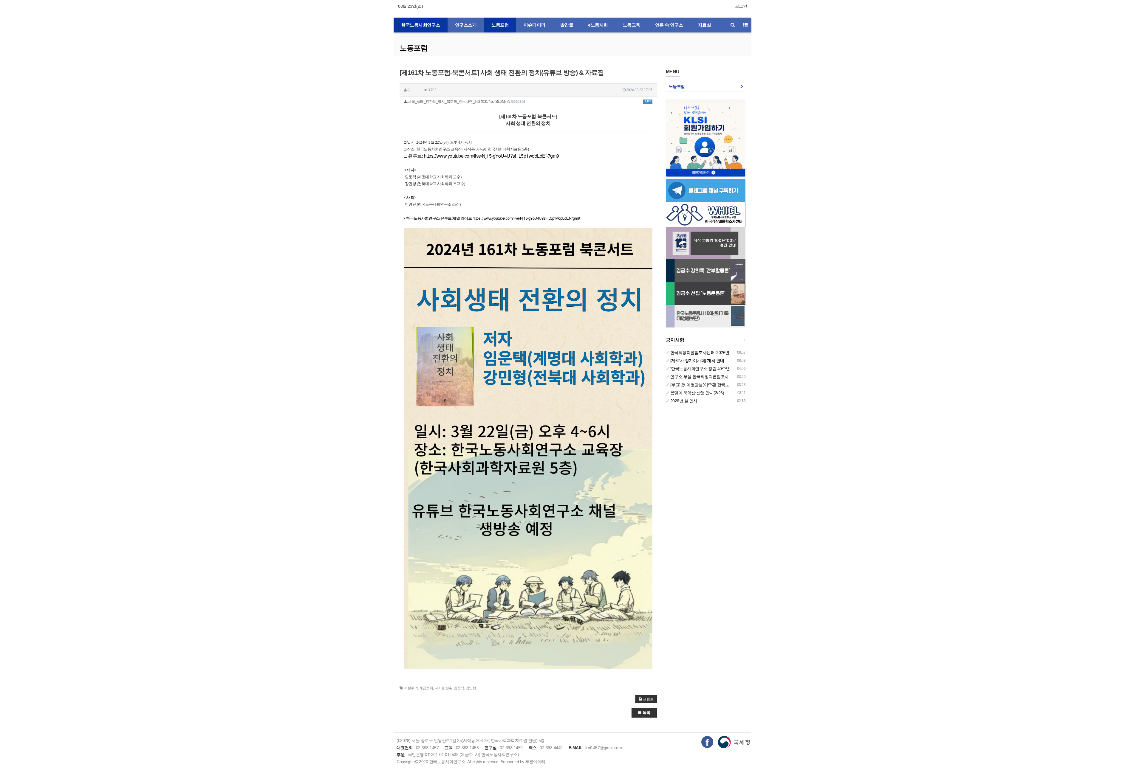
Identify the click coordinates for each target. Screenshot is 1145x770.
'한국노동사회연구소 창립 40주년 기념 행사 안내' (713, 368)
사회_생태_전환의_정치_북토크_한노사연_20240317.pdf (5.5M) (529, 102)
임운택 (459, 688)
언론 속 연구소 (669, 25)
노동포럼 (500, 25)
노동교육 (631, 25)
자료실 (704, 25)
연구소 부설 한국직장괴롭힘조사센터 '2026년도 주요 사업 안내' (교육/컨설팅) (738, 376)
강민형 (471, 688)
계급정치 (426, 688)
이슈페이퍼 (534, 25)
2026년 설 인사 (683, 400)
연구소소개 (466, 25)
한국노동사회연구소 (420, 25)
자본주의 (411, 688)
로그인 (741, 6)
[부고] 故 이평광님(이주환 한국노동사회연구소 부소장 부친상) (725, 384)
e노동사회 (598, 25)
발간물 (566, 25)
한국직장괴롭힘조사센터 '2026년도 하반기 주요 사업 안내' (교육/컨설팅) (734, 352)
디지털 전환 (443, 688)
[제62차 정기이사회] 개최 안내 (696, 360)
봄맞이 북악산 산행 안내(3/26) (696, 392)
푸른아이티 (535, 761)
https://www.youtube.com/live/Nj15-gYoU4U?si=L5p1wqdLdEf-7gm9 (491, 155)
